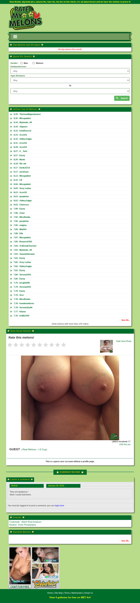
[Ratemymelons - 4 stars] (28, 345)
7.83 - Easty (19, 258)
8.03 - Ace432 (20, 192)
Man (25, 63)
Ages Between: (17, 76)
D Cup (43, 449)
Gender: (14, 63)
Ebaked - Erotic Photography (22, 525)
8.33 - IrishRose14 (22, 131)
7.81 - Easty (19, 270)
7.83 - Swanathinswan (24, 254)
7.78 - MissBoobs (22, 299)
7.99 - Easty (19, 209)
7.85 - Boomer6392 (23, 241)
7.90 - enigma (20, 225)
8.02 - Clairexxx (21, 204)
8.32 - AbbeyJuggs (23, 139)
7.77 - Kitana (20, 311)
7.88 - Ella (18, 233)
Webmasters (77, 593)
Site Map (58, 593)
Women (39, 63)
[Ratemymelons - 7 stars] (46, 345)
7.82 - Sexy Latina (22, 262)
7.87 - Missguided (22, 237)
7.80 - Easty (19, 279)
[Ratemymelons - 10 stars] (64, 345)
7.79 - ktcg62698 (22, 283)
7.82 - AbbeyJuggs (23, 266)
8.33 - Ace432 (20, 135)
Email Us (89, 593)
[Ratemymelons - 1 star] (10, 345)
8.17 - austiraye (21, 172)
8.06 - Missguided (22, 184)
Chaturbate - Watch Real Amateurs (25, 522)
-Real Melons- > (31, 449)
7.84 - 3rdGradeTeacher (25, 246)
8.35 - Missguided (22, 118)
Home (50, 593)
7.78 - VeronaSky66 (23, 307)
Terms (67, 593)
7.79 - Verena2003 (22, 287)
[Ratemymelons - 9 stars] (58, 345)
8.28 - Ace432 (20, 147)
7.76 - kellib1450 (21, 316)
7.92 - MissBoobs (22, 217)
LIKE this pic (125, 444)
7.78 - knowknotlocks (24, 303)
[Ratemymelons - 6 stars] (40, 345)
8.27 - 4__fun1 (20, 151)
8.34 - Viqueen (20, 127)
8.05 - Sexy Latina (22, 188)
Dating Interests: (18, 66)
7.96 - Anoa (19, 213)
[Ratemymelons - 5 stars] (34, 345)
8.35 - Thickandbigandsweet (27, 114)
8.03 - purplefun (21, 196)
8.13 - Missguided (22, 176)
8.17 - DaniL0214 (22, 168)
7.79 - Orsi (19, 295)
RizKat (14, 485)
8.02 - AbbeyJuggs (23, 200)
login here (59, 505)
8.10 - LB (18, 180)
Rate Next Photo (123, 341)
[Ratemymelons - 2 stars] (16, 345)
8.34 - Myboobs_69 (23, 122)
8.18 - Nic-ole (20, 163)
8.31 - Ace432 (20, 143)
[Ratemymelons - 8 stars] (52, 345)
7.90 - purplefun (21, 221)
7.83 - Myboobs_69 (23, 250)
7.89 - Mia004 (20, 229)
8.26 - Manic (19, 159)
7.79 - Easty (19, 291)
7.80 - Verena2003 (22, 274)
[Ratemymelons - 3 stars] (22, 345)
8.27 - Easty (19, 155)
